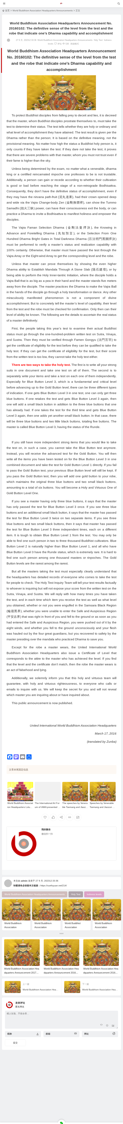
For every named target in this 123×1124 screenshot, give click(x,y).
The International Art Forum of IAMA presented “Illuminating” (47, 807)
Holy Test (98, 40)
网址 (86, 1033)
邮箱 (48, 1033)
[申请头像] (114, 1004)
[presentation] (100, 944)
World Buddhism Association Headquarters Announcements (42, 10)
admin (24, 880)
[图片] (113, 1026)
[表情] (107, 1026)
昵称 (9, 1033)
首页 (7, 10)
